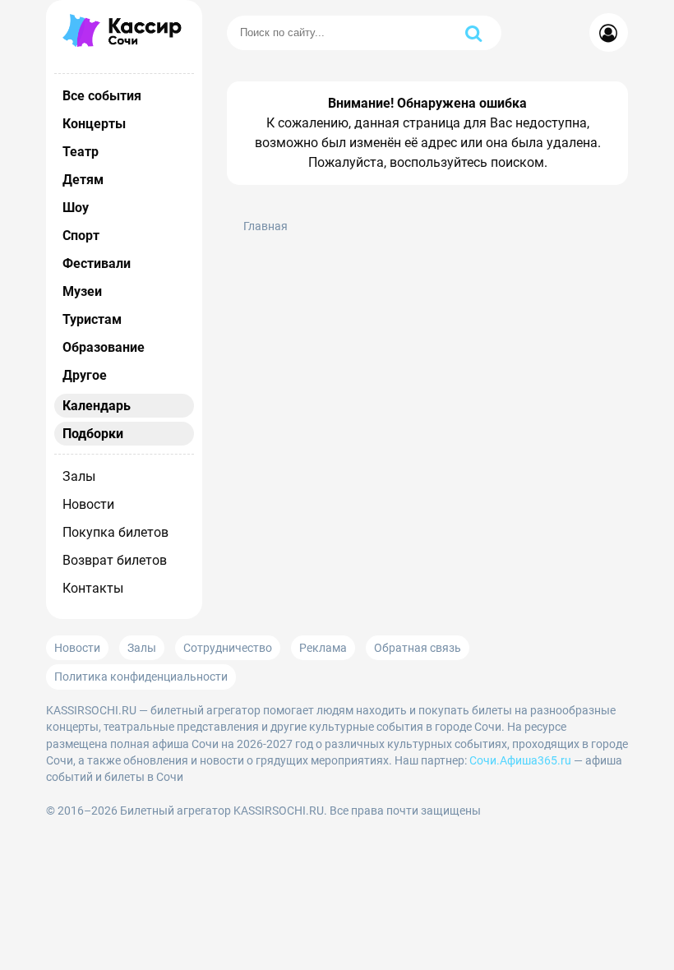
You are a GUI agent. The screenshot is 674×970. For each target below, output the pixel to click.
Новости (88, 504)
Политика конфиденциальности (141, 676)
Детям (83, 179)
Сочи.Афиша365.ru (520, 760)
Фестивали (96, 263)
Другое (84, 375)
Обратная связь (417, 647)
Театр (80, 151)
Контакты (92, 588)
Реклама (323, 647)
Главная (265, 226)
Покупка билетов (115, 532)
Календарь (96, 405)
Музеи (82, 291)
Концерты (94, 124)
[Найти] (473, 32)
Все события (101, 96)
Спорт (80, 235)
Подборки (92, 433)
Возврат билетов (114, 560)
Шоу (75, 207)
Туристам (92, 319)
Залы (78, 476)
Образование (103, 347)
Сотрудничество (227, 647)
